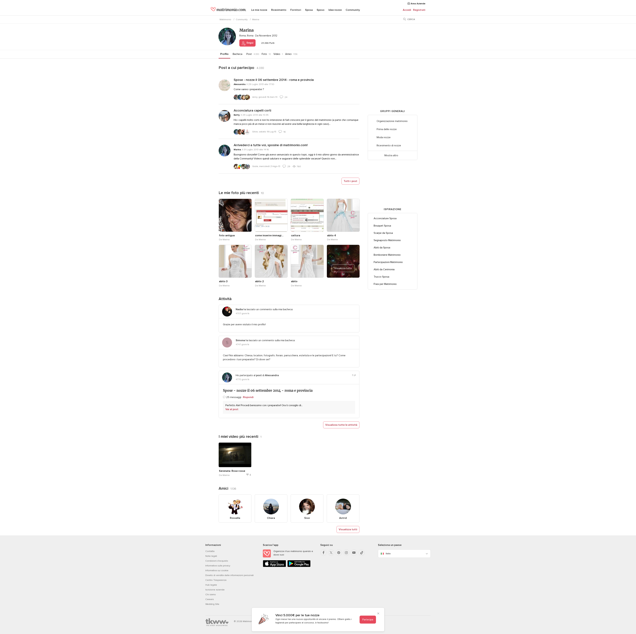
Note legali (211, 556)
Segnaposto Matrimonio (387, 240)
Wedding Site (212, 604)
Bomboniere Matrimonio (387, 255)
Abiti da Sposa (382, 247)
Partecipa (367, 619)
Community (353, 10)
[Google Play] (299, 566)
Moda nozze (384, 137)
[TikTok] (361, 552)
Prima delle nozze (387, 129)
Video (276, 54)
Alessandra (239, 84)
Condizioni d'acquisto (216, 560)
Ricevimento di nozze (389, 145)
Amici (288, 54)
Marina (237, 149)
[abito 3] (235, 261)
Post (249, 54)
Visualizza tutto (343, 268)
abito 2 (259, 281)
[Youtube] (354, 552)
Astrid (343, 518)
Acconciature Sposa (385, 218)
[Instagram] (346, 552)
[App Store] (274, 566)
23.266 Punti (267, 43)
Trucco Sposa (381, 276)
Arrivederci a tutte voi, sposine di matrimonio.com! (271, 145)
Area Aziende (417, 3)
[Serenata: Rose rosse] (235, 454)
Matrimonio (225, 19)
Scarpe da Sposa (383, 233)
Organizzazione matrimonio (392, 121)
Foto (264, 54)
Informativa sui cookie (216, 570)
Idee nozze (335, 10)
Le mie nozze (259, 10)
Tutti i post (350, 181)
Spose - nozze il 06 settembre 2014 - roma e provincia (274, 80)
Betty (237, 115)
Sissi (307, 518)
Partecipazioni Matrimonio (388, 262)
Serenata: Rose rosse (232, 471)
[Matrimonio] (228, 10)
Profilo (224, 54)
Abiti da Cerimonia (384, 269)
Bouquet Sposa (382, 225)
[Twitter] (331, 552)
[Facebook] (323, 552)
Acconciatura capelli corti (252, 111)
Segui (249, 42)
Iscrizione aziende (215, 589)
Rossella (235, 518)
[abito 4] (343, 215)
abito (294, 281)
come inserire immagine (269, 235)
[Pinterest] (339, 552)
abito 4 (331, 235)
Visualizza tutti (348, 529)
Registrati (419, 10)
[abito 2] (271, 261)
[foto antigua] (235, 215)
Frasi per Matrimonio (385, 284)
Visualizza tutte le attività (341, 425)
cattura (295, 235)
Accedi (407, 10)
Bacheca (237, 54)
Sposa (309, 10)
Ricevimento (278, 10)
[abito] (307, 261)
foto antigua (227, 235)
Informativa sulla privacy (217, 565)
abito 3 (223, 281)
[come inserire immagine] (271, 215)
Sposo (320, 10)
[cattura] (307, 215)
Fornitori (295, 10)
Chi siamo (210, 594)
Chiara (271, 518)
